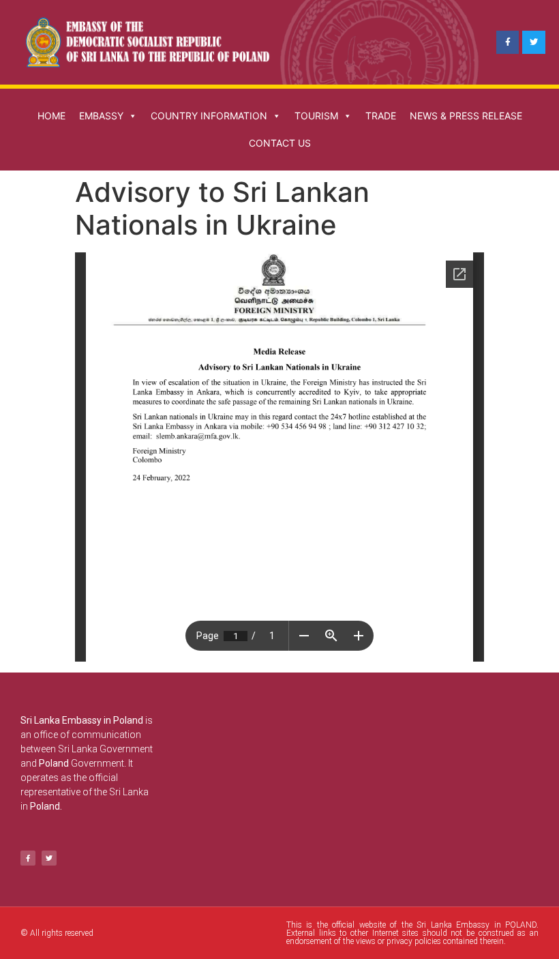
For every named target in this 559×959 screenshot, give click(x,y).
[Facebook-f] (507, 42)
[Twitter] (533, 42)
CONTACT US (280, 143)
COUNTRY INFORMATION (209, 115)
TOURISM (316, 115)
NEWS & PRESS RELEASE (466, 115)
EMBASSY (101, 115)
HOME (51, 115)
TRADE (380, 115)
